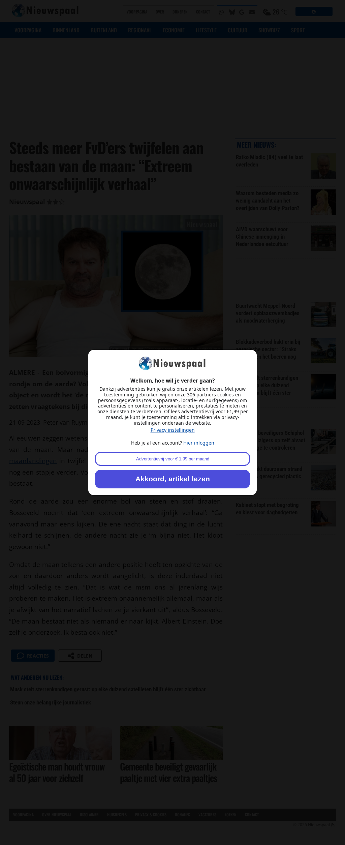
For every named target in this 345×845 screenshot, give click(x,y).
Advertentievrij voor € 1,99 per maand (172, 458)
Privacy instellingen (173, 430)
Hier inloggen (198, 443)
